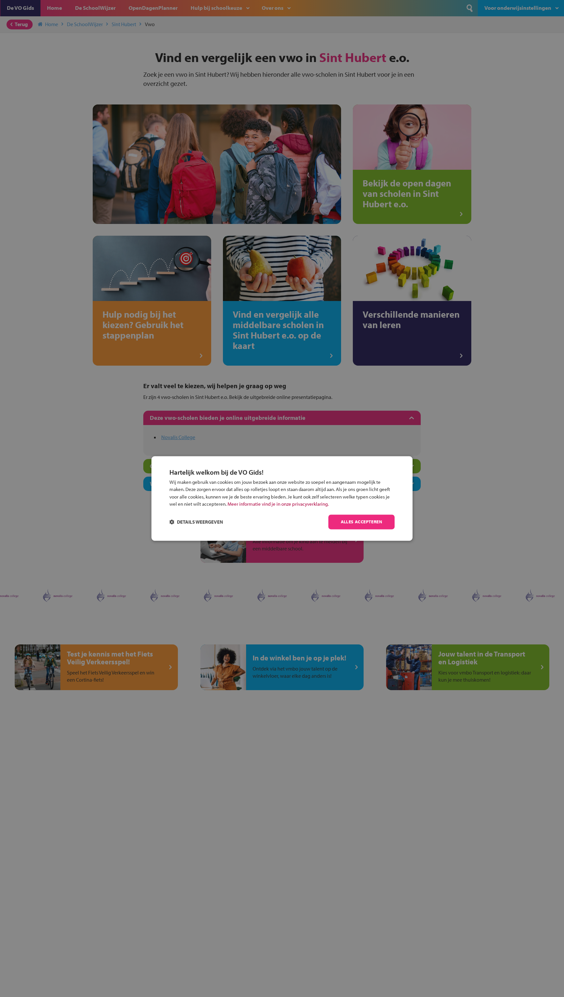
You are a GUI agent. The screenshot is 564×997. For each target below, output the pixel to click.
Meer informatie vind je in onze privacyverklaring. (278, 504)
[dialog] (282, 498)
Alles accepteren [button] (361, 522)
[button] (196, 522)
